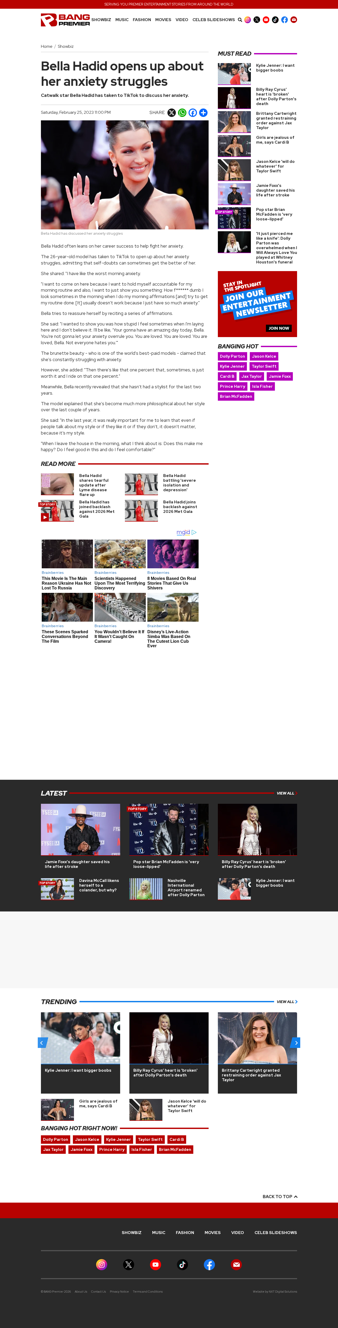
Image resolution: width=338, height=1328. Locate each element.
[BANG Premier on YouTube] (266, 19)
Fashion (142, 20)
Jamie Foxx (280, 376)
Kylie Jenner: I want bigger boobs (275, 68)
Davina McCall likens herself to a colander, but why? (99, 885)
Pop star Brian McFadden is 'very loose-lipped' (274, 214)
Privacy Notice (119, 1291)
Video (182, 20)
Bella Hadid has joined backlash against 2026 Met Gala (97, 509)
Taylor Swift (264, 366)
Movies (163, 20)
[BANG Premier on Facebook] (284, 19)
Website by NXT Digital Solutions (275, 1291)
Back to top (278, 1196)
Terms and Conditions (148, 1291)
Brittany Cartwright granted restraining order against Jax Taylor (276, 120)
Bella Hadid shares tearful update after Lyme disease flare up (94, 485)
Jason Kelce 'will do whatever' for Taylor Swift (275, 166)
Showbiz (101, 20)
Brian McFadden (236, 396)
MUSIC (122, 20)
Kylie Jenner (232, 366)
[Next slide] (296, 1042)
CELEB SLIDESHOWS (214, 20)
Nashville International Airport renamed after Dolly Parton (186, 887)
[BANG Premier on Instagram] (247, 19)
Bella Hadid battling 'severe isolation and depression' (179, 483)
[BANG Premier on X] (256, 19)
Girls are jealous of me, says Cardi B (275, 140)
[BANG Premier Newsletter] (293, 19)
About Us (81, 1291)
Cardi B (227, 376)
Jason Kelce (264, 356)
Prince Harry (232, 386)
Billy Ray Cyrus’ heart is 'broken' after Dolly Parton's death (276, 96)
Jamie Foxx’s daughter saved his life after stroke (275, 190)
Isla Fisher (262, 386)
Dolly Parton (232, 356)
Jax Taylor (251, 376)
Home (47, 46)
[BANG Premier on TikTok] (275, 19)
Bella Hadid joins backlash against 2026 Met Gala (180, 506)
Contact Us (98, 1291)
